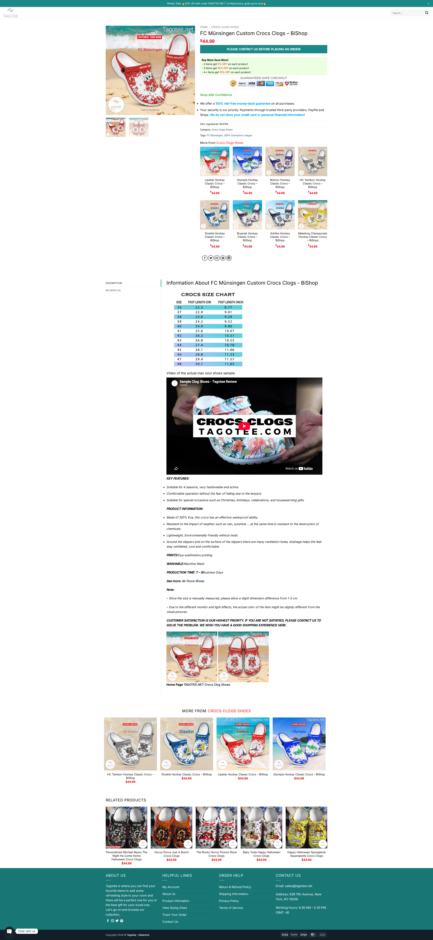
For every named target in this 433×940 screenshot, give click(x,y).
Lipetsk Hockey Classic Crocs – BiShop (215, 183)
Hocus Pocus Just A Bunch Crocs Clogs (171, 853)
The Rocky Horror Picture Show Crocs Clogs (216, 853)
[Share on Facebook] (205, 258)
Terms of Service (231, 908)
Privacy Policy (229, 901)
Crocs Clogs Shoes (225, 27)
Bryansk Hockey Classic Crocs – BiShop (247, 237)
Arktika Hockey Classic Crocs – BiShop (280, 237)
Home (204, 27)
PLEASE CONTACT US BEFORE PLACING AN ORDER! (264, 49)
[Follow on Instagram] (112, 921)
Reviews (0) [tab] (113, 290)
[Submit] (427, 13)
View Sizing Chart (174, 908)
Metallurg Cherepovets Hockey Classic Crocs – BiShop (312, 237)
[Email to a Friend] (217, 258)
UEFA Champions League (238, 135)
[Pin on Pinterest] (223, 258)
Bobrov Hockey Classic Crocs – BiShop (280, 183)
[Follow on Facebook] (107, 921)
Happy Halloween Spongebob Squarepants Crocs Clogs (306, 853)
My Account (170, 887)
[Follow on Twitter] (117, 921)
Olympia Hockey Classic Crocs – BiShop (247, 183)
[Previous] (112, 70)
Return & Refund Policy (235, 887)
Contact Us (170, 921)
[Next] (189, 70)
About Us (168, 894)
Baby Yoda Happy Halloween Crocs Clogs (261, 853)
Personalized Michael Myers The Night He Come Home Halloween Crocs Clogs (126, 855)
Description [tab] (114, 283)
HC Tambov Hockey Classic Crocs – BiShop (313, 183)
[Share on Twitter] (211, 258)
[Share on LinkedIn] (229, 258)
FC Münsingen (215, 135)
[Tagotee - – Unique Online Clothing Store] (19, 13)
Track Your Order (174, 914)
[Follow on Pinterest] (121, 921)
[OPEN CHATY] (9, 931)
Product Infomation (175, 901)
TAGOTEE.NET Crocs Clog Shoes (207, 684)
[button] (110, 110)
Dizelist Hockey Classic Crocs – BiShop (215, 237)
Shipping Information (233, 894)
